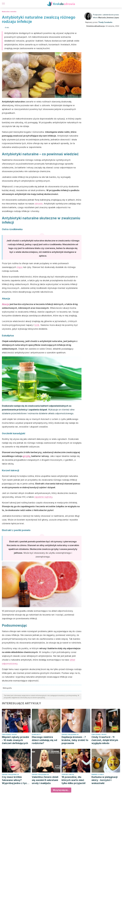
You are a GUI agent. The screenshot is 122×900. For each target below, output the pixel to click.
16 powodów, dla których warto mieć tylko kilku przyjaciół (73, 780)
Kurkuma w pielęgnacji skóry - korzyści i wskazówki (104, 780)
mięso (20, 267)
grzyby (26, 456)
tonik (36, 325)
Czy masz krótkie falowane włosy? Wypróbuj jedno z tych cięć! (15, 780)
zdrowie (39, 203)
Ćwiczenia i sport (9, 734)
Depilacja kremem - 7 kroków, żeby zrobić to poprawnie (75, 740)
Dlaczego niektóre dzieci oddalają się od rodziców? (44, 740)
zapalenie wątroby (43, 497)
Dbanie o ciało (98, 774)
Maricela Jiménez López (108, 17)
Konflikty (36, 734)
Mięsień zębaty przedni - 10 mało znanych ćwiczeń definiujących (15, 740)
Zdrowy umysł (68, 774)
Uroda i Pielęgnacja (70, 734)
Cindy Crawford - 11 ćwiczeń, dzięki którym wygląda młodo (105, 740)
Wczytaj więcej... (61, 790)
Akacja (5, 304)
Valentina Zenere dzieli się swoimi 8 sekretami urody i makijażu (45, 780)
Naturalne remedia (9, 11)
